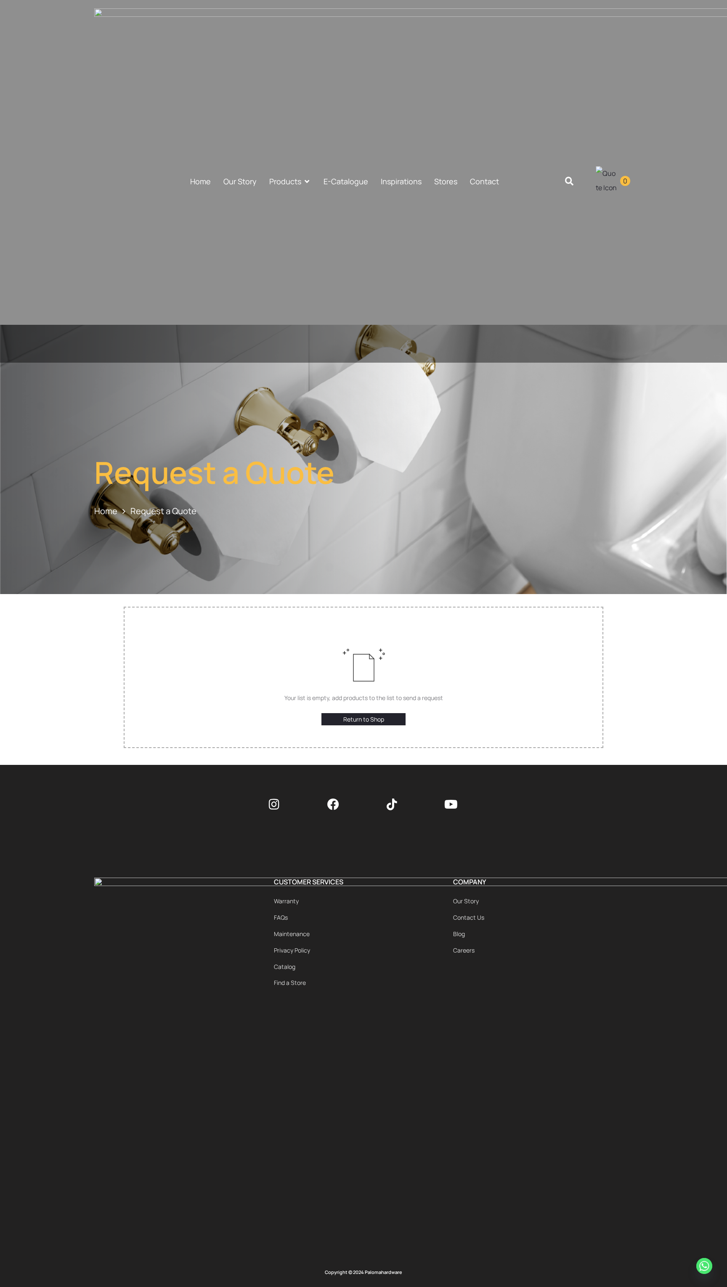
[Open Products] (307, 181)
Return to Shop (363, 719)
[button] (569, 181)
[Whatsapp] (705, 1267)
